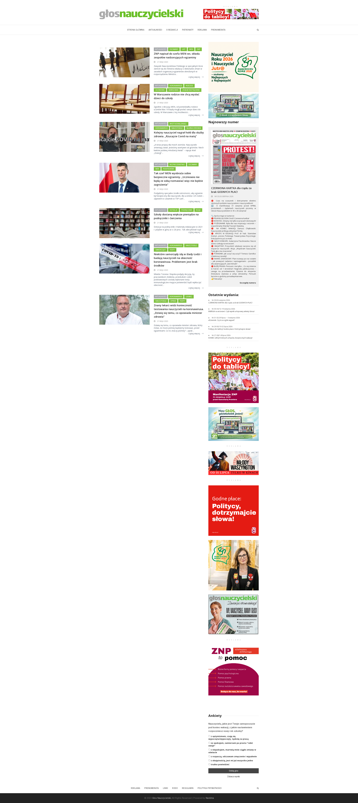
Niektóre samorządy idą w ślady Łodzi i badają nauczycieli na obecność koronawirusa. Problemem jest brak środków (178, 259)
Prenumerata (218, 30)
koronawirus (176, 86)
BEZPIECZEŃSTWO (177, 165)
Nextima (210, 798)
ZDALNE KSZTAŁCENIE (191, 90)
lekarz (189, 297)
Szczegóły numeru (248, 283)
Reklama (202, 30)
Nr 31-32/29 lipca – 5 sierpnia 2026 (226, 318)
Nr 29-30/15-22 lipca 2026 (222, 326)
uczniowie (160, 90)
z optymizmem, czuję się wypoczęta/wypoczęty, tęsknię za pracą (228, 737)
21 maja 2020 (162, 62)
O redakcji (172, 30)
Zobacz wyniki (233, 776)
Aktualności (155, 30)
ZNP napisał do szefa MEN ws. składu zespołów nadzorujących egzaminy (177, 55)
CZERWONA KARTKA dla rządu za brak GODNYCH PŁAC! (231, 190)
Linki (165, 788)
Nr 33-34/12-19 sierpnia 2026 (223, 309)
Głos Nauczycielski (161, 798)
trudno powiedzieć (220, 764)
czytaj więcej (194, 77)
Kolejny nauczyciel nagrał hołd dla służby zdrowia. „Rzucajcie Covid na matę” (179, 134)
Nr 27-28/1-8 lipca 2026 (221, 335)
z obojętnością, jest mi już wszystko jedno (232, 760)
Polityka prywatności (210, 788)
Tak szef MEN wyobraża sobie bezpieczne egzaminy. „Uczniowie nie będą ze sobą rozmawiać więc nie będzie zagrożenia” (178, 179)
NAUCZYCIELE (177, 128)
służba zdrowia (194, 128)
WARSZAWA (173, 90)
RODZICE (189, 86)
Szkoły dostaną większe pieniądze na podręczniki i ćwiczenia (176, 216)
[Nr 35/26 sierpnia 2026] (233, 156)
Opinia (173, 301)
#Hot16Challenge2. (178, 124)
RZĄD (198, 210)
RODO (175, 788)
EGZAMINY (174, 49)
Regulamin (188, 788)
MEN (191, 49)
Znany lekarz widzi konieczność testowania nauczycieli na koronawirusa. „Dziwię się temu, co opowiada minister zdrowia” (179, 311)
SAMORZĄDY (161, 250)
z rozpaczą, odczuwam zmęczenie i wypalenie (234, 756)
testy (172, 250)
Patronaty (188, 30)
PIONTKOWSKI (168, 169)
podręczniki (186, 210)
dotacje (173, 210)
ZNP (198, 49)
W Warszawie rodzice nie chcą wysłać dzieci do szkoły (176, 96)
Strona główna (135, 30)
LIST (183, 49)
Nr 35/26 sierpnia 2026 (223, 196)
